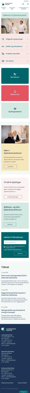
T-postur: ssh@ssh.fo (7, 375)
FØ (26, 1)
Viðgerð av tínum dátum (7, 382)
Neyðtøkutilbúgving (23, 8)
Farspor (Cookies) (22, 382)
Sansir (16, 388)
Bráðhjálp (3, 8)
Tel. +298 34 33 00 (6, 373)
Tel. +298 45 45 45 (6, 357)
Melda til (20, 253)
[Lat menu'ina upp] (27, 4)
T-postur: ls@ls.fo (6, 342)
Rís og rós (23, 392)
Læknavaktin (12, 8)
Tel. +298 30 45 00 (6, 340)
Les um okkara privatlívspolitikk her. (13, 249)
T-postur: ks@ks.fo (6, 358)
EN (27, 1)
